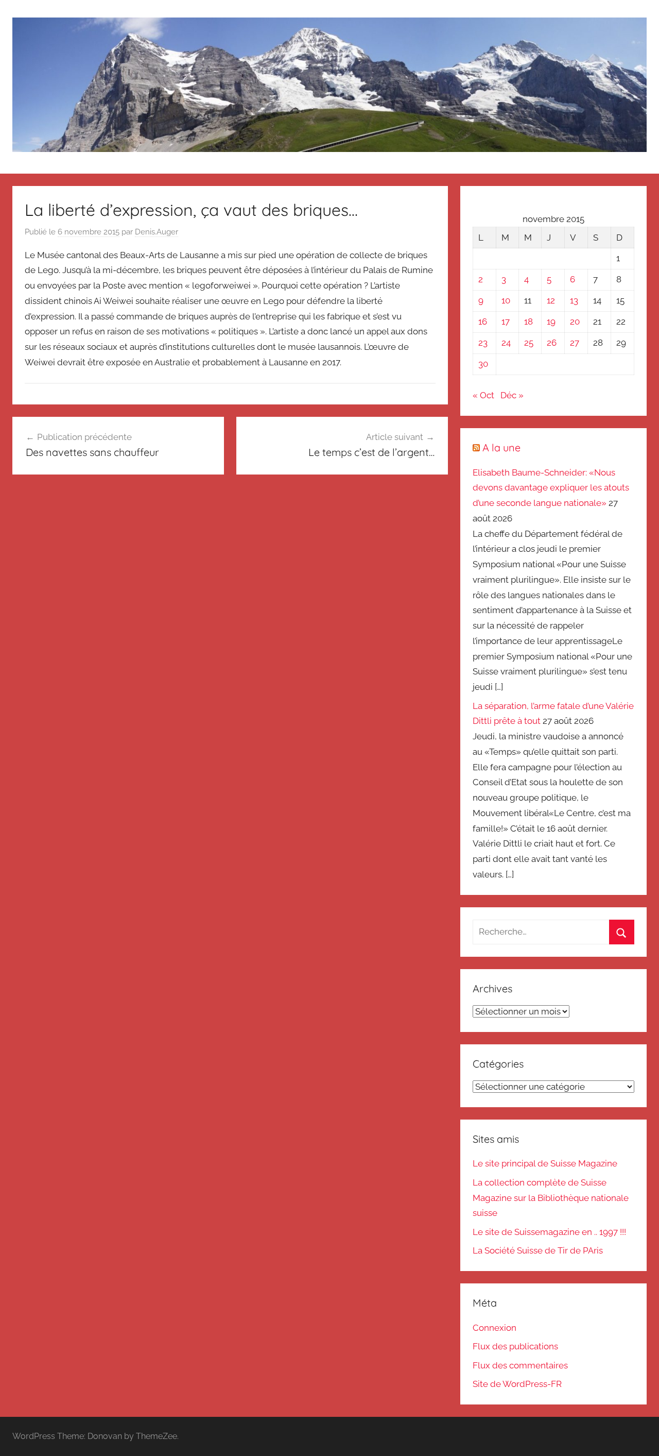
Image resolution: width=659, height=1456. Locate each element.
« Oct (483, 395)
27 (574, 342)
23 (483, 342)
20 (575, 321)
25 (528, 342)
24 (506, 342)
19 (551, 321)
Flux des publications (515, 1346)
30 (483, 364)
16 (482, 321)
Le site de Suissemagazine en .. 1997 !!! (549, 1232)
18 (528, 321)
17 (505, 321)
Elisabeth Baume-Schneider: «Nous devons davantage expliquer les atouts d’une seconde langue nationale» (551, 488)
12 (551, 300)
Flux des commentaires (520, 1365)
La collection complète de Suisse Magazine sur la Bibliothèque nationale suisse (551, 1197)
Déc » (512, 395)
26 (552, 342)
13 (574, 300)
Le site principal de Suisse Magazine (545, 1163)
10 (505, 300)
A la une (501, 447)
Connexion (494, 1328)
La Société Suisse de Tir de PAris (538, 1250)
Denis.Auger (156, 231)
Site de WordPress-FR (517, 1384)
